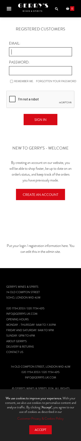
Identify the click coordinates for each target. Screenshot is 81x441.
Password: (19, 62)
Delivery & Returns (20, 347)
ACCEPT (40, 429)
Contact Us (14, 352)
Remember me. (24, 81)
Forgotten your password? (57, 81)
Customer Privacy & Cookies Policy (40, 418)
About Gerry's (16, 341)
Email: (14, 43)
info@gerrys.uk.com (21, 314)
